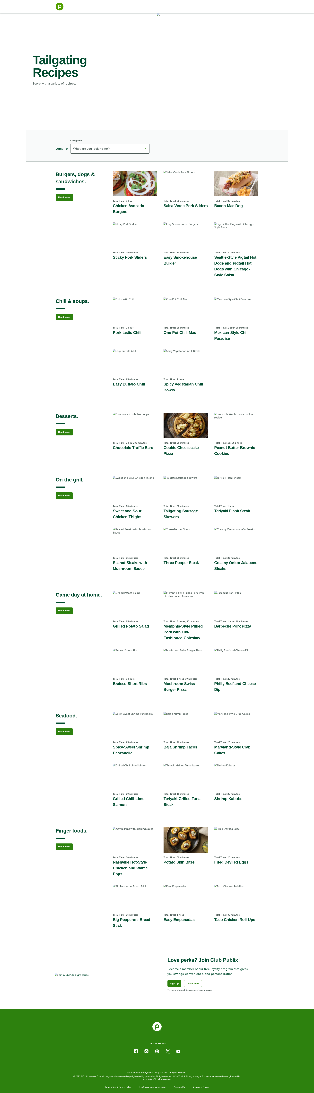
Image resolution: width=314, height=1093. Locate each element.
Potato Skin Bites (179, 862)
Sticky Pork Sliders (130, 257)
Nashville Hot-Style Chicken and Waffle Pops (130, 868)
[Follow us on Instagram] (146, 1051)
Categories (76, 140)
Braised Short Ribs (130, 683)
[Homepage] (59, 6)
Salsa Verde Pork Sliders (186, 206)
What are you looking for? (91, 148)
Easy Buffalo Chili (129, 384)
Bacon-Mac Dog (228, 206)
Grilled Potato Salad (131, 626)
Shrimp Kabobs (228, 798)
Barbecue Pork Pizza (232, 626)
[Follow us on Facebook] (136, 1051)
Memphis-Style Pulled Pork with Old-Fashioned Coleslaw (183, 632)
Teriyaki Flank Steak (232, 511)
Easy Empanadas (179, 919)
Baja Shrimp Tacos (180, 747)
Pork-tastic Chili (127, 332)
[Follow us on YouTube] (178, 1051)
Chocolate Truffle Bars (133, 447)
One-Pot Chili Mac (180, 332)
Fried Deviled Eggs (231, 862)
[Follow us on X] (167, 1051)
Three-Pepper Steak (181, 562)
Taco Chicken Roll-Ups (234, 919)
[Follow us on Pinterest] (157, 1051)
